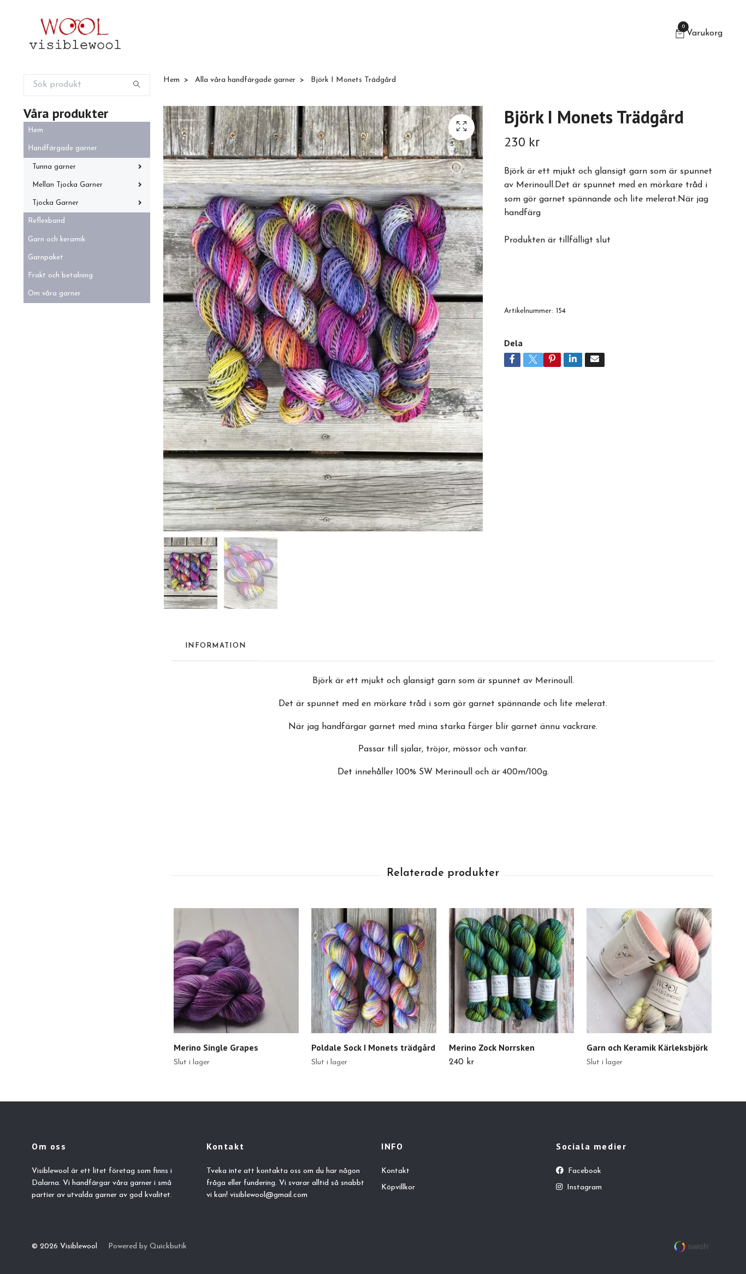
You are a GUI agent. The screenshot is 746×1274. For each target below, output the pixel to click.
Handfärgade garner (62, 148)
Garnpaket (45, 257)
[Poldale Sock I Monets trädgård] (373, 970)
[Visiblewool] (75, 35)
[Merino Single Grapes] (236, 970)
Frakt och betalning (60, 275)
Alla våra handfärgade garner (245, 80)
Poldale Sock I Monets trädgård (373, 1047)
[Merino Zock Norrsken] (511, 970)
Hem (35, 130)
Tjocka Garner (55, 202)
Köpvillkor (398, 1187)
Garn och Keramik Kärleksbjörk (647, 1047)
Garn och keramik (56, 239)
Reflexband (46, 220)
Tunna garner (54, 166)
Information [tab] (215, 645)
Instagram (583, 1187)
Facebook (583, 1171)
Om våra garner (54, 293)
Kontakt (395, 1171)
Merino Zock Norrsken (492, 1047)
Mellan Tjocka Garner (67, 184)
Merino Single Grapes (216, 1047)
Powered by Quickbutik (147, 1246)
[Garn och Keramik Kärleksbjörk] (649, 970)
